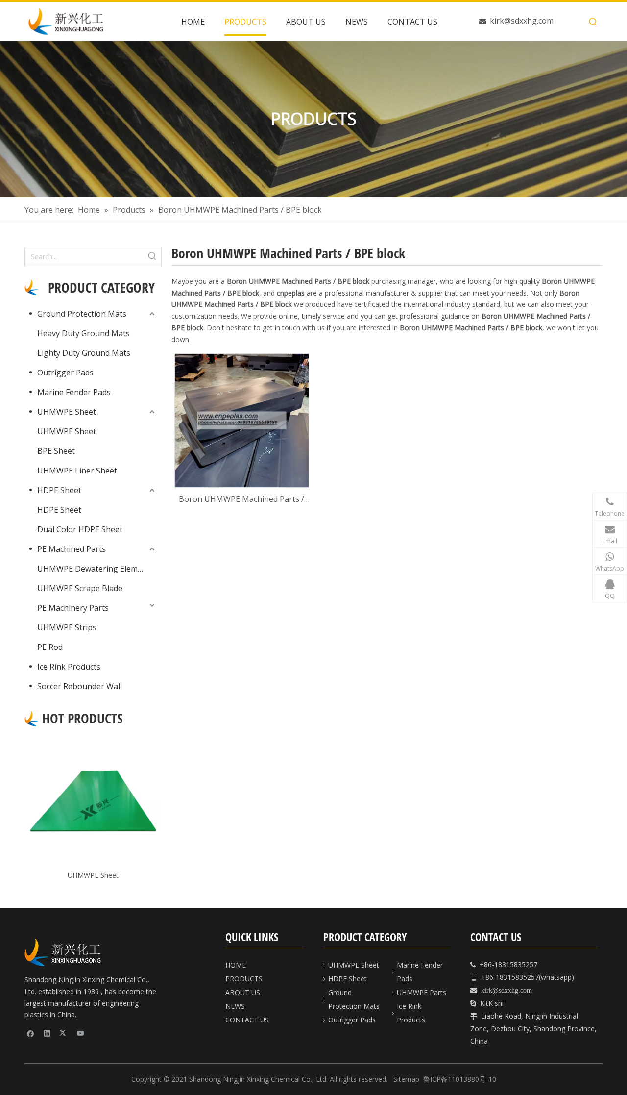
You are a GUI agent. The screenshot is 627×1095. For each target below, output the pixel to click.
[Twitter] (64, 1032)
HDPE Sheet (59, 490)
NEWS (235, 1006)
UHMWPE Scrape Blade (79, 588)
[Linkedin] (47, 1032)
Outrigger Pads (65, 372)
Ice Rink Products (68, 666)
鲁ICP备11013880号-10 (459, 1079)
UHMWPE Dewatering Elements (95, 568)
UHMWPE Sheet (66, 411)
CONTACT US (247, 1019)
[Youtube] (80, 1032)
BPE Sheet (56, 451)
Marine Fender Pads (74, 392)
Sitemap (406, 1079)
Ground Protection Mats (81, 313)
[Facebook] (30, 1032)
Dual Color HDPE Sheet (79, 529)
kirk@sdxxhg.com (522, 20)
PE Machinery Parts (73, 607)
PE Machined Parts (71, 549)
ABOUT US (242, 992)
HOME (235, 965)
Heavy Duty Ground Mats (83, 333)
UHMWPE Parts (421, 992)
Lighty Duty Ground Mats (83, 353)
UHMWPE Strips (66, 627)
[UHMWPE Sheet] (93, 801)
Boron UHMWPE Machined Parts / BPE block (241, 500)
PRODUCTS (244, 978)
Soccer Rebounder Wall (79, 686)
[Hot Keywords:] (593, 22)
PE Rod (50, 647)
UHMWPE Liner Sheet (77, 470)
